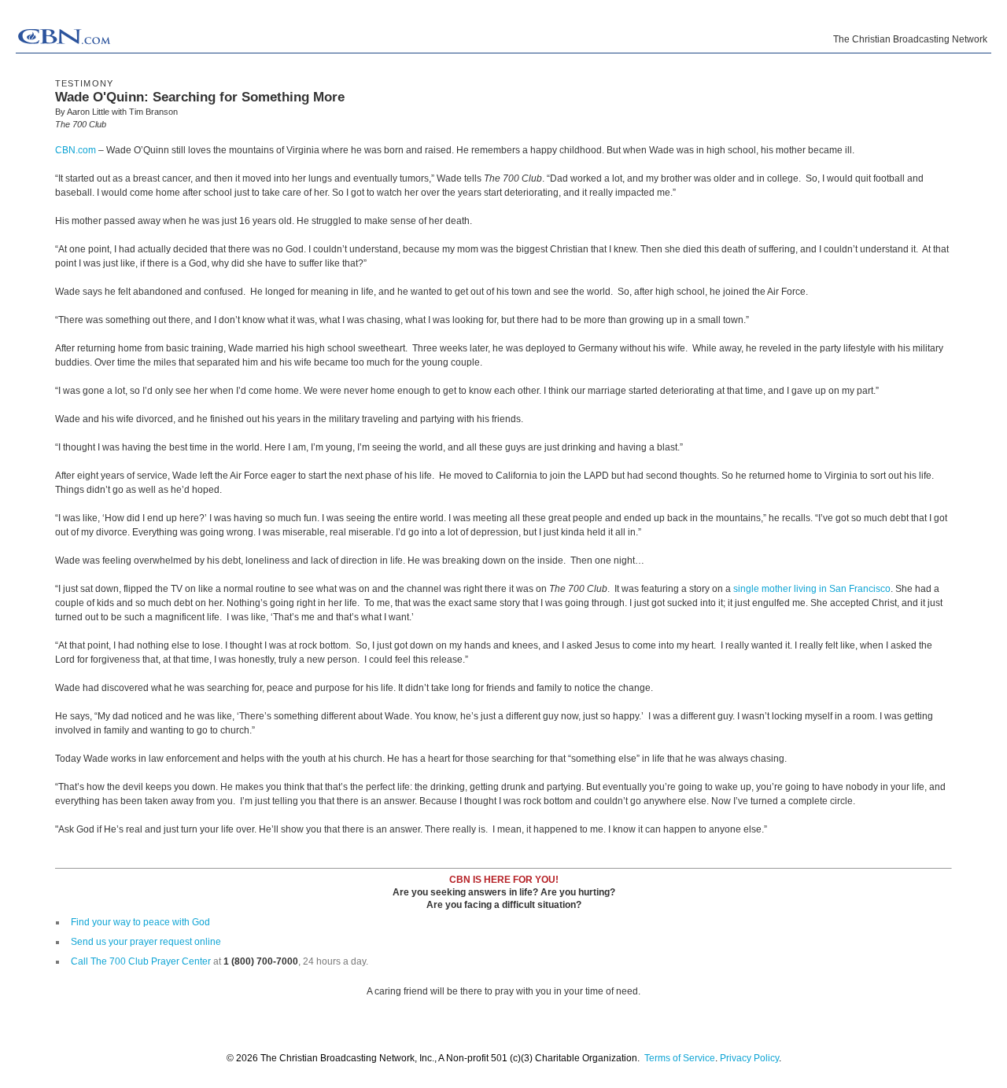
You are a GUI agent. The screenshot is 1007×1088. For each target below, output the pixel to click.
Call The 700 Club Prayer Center (141, 961)
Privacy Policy (749, 1058)
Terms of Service (679, 1058)
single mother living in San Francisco (812, 588)
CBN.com (75, 150)
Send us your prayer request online (146, 941)
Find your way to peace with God (140, 922)
